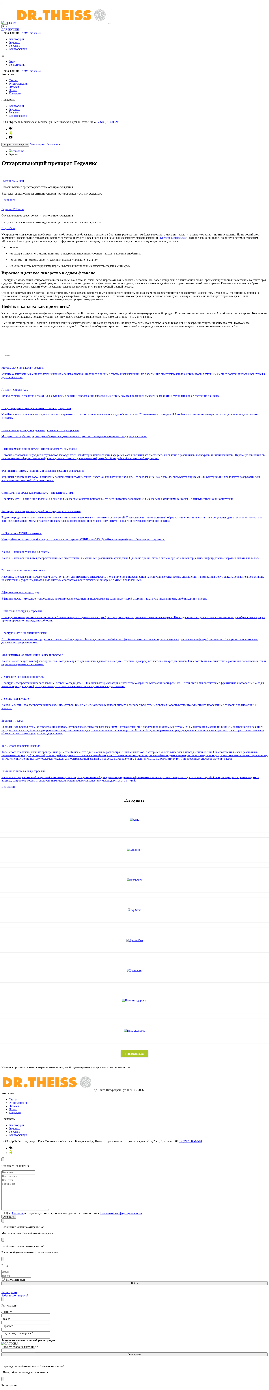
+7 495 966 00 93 (30, 70)
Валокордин (16, 39)
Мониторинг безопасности (46, 144)
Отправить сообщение (15, 144)
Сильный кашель (132, 342)
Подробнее (8, 199)
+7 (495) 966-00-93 (107, 121)
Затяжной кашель (110, 342)
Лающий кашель (160, 335)
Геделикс (14, 42)
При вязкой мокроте (163, 349)
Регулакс (14, 45)
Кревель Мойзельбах (173, 237)
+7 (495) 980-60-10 (190, 1141)
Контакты (15, 93)
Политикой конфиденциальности (121, 1213)
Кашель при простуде (156, 342)
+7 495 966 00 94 (30, 32)
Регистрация (17, 64)
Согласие (18, 1213)
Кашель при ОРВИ (105, 349)
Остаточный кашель (136, 335)
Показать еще (134, 1053)
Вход (12, 61)
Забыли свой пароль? (14, 1295)
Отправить (9, 1216)
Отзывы (14, 86)
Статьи (13, 80)
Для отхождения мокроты (134, 349)
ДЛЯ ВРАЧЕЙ (10, 29)
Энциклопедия (18, 83)
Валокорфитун (18, 48)
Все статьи (8, 786)
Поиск (13, 90)
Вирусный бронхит (111, 335)
